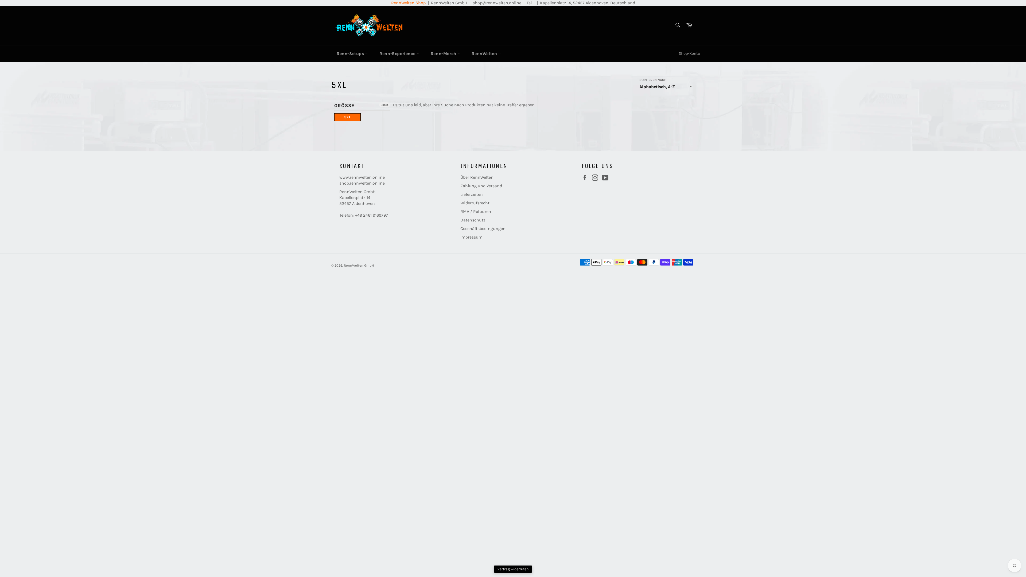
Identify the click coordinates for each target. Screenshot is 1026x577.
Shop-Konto (689, 53)
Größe (344, 105)
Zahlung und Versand (481, 185)
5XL (347, 117)
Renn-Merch (444, 53)
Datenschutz (472, 220)
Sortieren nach (652, 80)
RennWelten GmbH (359, 265)
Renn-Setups (351, 53)
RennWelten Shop (408, 2)
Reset (384, 105)
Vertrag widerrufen (513, 569)
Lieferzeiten (471, 194)
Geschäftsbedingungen (483, 228)
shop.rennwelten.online (362, 183)
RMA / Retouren (475, 211)
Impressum (471, 237)
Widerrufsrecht (474, 202)
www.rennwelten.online (362, 177)
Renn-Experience (398, 53)
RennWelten (485, 53)
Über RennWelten (476, 177)
